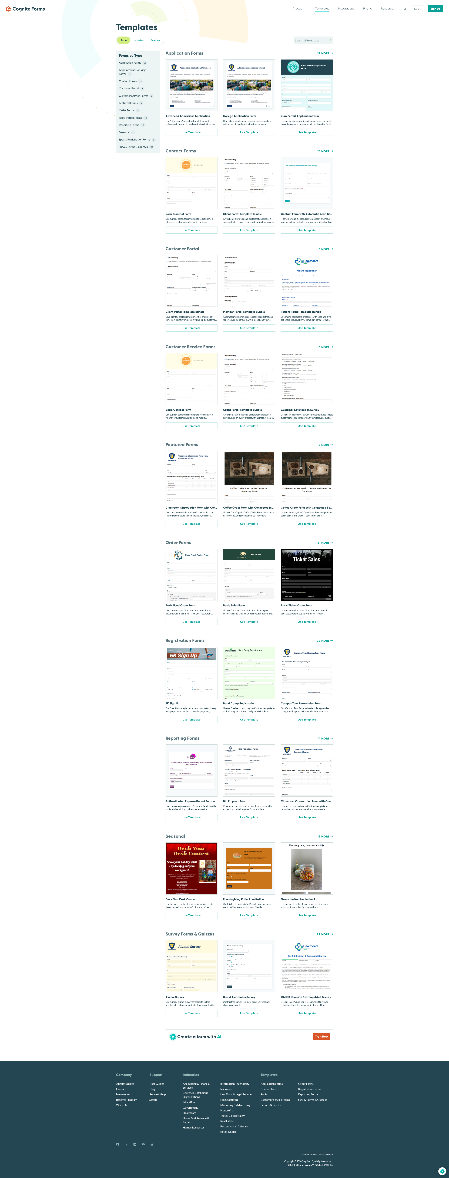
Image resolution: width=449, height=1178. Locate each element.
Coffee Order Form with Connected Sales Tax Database (317, 507)
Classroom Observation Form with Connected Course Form (204, 507)
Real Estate (227, 1121)
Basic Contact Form (178, 214)
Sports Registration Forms (135, 139)
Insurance (226, 1089)
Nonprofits (227, 1110)
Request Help (157, 1094)
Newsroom (123, 1094)
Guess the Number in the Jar (299, 899)
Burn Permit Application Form (300, 116)
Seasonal (126, 132)
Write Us (121, 1105)
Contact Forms (130, 81)
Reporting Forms (131, 124)
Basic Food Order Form (180, 605)
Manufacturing (229, 1099)
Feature (155, 40)
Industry (139, 40)
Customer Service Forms (135, 95)
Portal (264, 1094)
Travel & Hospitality (232, 1115)
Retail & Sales (228, 1131)
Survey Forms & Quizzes (135, 146)
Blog (152, 1089)
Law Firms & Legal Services (236, 1094)
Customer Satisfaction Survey (300, 409)
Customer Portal (131, 88)
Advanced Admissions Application (188, 116)
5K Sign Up (172, 703)
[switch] (405, 9)
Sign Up (435, 8)
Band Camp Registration (239, 703)
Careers (121, 1089)
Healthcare (189, 1112)
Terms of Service (308, 1154)
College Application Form (239, 116)
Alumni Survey (175, 997)
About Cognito (125, 1083)
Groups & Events (271, 1105)
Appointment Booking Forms (132, 71)
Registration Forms (133, 117)
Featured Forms (130, 102)
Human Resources (194, 1127)
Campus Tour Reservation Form (301, 703)
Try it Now (321, 1036)
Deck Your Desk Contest (181, 899)
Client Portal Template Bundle (242, 214)
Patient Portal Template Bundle (301, 311)
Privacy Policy (326, 1154)
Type (123, 40)
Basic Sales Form (234, 605)
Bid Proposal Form (234, 801)
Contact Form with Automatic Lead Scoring (309, 214)
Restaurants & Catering (234, 1126)
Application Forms (132, 62)
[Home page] (25, 9)
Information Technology (234, 1083)
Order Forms (129, 110)
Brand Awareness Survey (239, 997)
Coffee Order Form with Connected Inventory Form (256, 507)
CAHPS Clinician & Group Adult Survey (306, 997)
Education (189, 1102)
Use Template (191, 132)
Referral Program (126, 1099)
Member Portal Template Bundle (244, 311)
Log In (418, 8)
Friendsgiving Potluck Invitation (243, 899)
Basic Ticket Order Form (296, 605)
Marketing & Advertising (235, 1105)
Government (190, 1107)
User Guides (156, 1083)
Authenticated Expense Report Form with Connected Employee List (209, 801)
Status (153, 1099)
